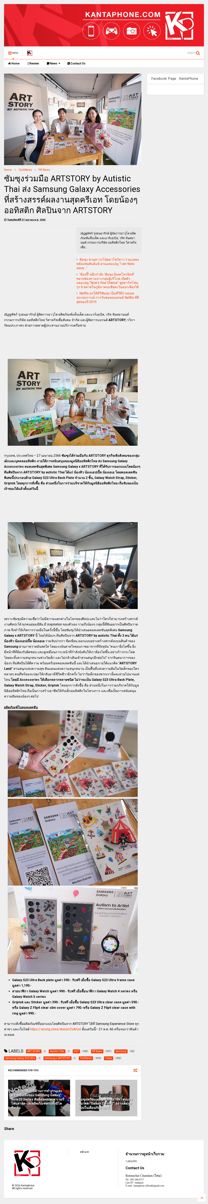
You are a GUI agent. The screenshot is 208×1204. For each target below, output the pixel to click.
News (53, 63)
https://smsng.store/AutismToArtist (55, 1029)
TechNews (25, 169)
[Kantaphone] (30, 54)
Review (34, 63)
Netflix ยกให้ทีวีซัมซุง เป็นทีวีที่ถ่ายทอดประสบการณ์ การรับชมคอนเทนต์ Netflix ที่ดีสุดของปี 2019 (107, 297)
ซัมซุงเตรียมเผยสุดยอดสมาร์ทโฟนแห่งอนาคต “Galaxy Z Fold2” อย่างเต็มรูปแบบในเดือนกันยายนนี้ (105, 1103)
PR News (44, 169)
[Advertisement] (38, 255)
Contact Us (78, 63)
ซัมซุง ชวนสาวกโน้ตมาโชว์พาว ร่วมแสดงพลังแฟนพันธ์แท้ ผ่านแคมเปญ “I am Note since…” (107, 264)
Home (15, 63)
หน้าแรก (84, 1152)
